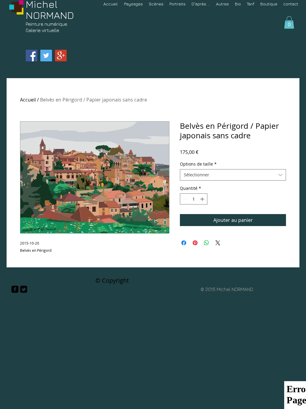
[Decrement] (184, 199)
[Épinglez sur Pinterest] (195, 242)
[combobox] (233, 175)
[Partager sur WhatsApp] (206, 242)
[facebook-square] (15, 289)
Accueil (28, 99)
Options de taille (198, 164)
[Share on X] (217, 242)
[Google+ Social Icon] (61, 55)
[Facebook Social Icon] (31, 55)
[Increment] (202, 199)
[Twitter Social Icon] (46, 55)
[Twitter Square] (23, 289)
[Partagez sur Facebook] (183, 242)
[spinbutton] (193, 199)
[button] (289, 22)
